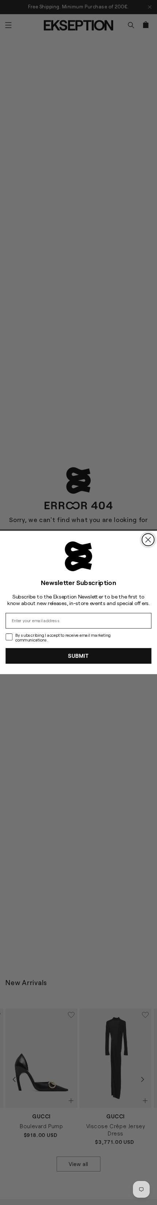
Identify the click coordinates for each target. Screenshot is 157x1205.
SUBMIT (78, 655)
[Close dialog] (148, 540)
